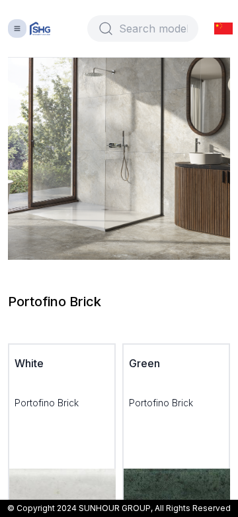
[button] (223, 29)
